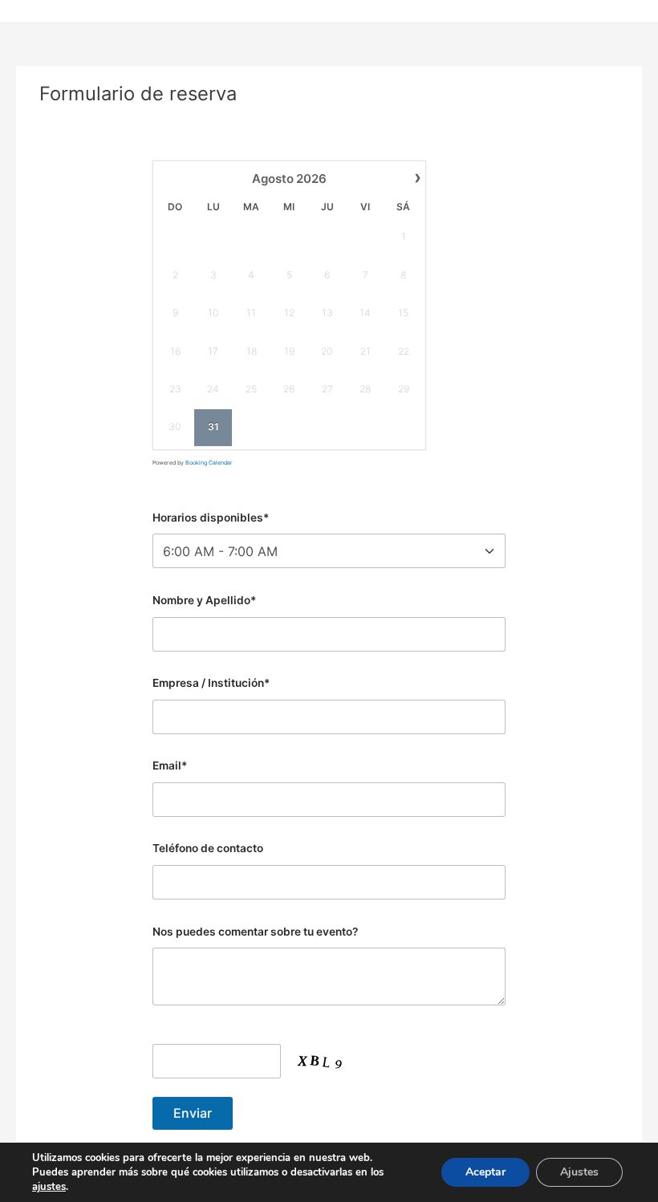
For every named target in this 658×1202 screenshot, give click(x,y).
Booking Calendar (209, 462)
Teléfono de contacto (207, 848)
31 (213, 426)
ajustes (49, 1187)
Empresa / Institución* (211, 682)
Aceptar (485, 1172)
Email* (169, 765)
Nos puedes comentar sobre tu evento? (255, 931)
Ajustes (579, 1172)
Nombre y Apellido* (204, 600)
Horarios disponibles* (210, 517)
